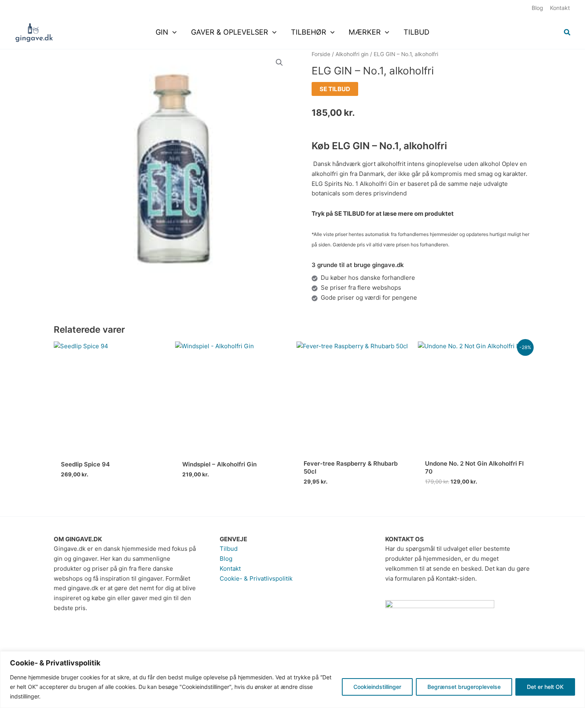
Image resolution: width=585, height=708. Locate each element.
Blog (226, 558)
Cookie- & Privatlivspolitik (256, 578)
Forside (321, 54)
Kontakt (230, 568)
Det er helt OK (545, 686)
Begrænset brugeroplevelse (464, 686)
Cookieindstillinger (377, 686)
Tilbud (229, 548)
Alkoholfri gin (352, 54)
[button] (172, 32)
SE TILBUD (335, 89)
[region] (292, 679)
